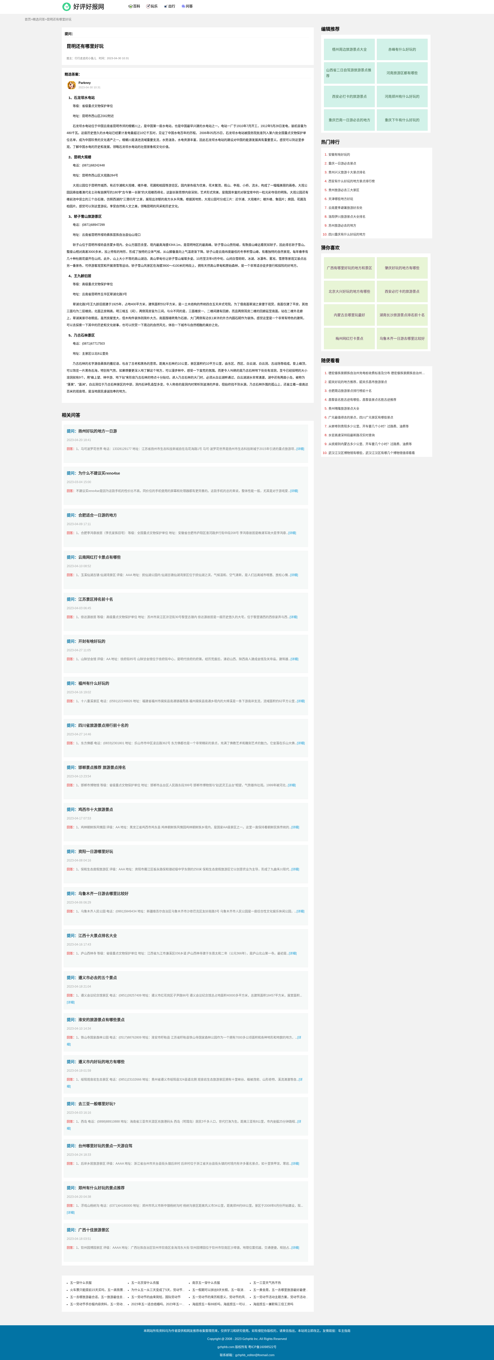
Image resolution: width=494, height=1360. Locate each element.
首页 (28, 19)
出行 (171, 6)
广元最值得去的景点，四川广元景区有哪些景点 (360, 417)
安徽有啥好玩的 (339, 154)
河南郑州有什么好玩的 (402, 97)
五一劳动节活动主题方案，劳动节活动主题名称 (285, 1297)
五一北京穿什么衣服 (145, 1282)
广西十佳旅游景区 (93, 1230)
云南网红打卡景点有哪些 (99, 557)
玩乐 (154, 6)
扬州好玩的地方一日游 (97, 431)
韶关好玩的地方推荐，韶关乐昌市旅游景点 (357, 382)
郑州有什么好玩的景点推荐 (101, 1188)
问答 (189, 6)
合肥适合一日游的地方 (97, 515)
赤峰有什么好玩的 (402, 49)
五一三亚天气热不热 (267, 1282)
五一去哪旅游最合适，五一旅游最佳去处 (98, 1297)
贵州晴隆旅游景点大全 (343, 408)
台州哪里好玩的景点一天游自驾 (105, 1146)
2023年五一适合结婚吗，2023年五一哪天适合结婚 (166, 1304)
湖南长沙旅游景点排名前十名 (402, 315)
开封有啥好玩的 (91, 641)
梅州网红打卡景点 (349, 339)
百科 (136, 6)
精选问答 (39, 19)
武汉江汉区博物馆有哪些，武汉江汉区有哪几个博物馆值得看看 (371, 453)
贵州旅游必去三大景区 (343, 190)
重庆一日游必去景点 (342, 163)
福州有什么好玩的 (93, 683)
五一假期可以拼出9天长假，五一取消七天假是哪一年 (228, 1290)
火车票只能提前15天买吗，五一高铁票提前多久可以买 (107, 1290)
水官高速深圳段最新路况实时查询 (351, 435)
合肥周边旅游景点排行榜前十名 (350, 390)
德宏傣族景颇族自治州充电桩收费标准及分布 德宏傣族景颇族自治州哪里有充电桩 (376, 373)
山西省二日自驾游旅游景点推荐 (348, 73)
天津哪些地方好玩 (340, 199)
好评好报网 (88, 6)
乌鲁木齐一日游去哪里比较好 (103, 894)
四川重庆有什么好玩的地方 (346, 234)
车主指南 (344, 1330)
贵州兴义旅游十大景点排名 (346, 172)
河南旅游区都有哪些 (402, 73)
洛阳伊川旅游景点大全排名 (346, 216)
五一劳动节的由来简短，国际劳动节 (156, 1297)
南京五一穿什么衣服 (206, 1282)
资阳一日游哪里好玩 (95, 852)
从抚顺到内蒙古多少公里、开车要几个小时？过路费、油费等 (370, 444)
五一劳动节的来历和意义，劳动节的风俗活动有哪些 (227, 1297)
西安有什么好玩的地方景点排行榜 (351, 181)
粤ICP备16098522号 (262, 1347)
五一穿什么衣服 (81, 1282)
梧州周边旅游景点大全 (349, 49)
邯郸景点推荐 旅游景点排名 (102, 767)
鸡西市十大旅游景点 (95, 809)
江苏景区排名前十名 (95, 599)
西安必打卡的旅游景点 (349, 97)
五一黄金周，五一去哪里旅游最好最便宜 (281, 1290)
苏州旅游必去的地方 (342, 225)
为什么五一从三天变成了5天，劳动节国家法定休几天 (167, 1290)
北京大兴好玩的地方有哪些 (349, 292)
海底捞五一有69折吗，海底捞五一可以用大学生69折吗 (229, 1304)
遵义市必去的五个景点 (97, 978)
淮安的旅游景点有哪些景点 (101, 1020)
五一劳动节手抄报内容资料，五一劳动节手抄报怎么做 (107, 1304)
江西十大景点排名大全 (97, 936)
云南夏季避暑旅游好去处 (345, 207)
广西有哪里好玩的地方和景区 (349, 268)
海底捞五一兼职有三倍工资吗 (273, 1304)
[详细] (300, 449)
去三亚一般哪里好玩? (96, 1104)
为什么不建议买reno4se (99, 473)
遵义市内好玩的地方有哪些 (101, 1062)
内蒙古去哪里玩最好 (349, 315)
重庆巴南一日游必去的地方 (349, 120)
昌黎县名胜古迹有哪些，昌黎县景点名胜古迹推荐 (362, 399)
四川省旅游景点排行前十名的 (103, 725)
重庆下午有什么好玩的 (402, 120)
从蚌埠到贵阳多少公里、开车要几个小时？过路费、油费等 (368, 426)
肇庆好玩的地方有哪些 (402, 268)
